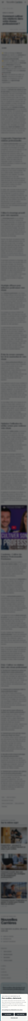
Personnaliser (14, 1017)
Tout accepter (20, 1014)
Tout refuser (8, 1014)
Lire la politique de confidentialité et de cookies (12, 1009)
